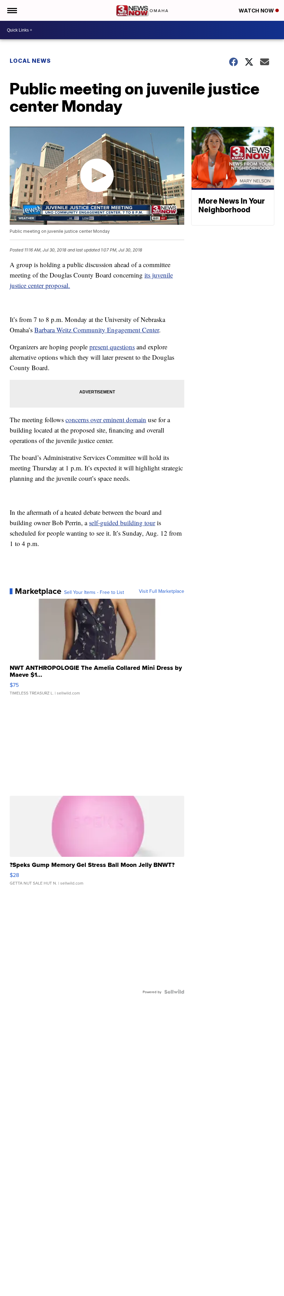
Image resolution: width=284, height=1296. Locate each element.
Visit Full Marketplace (161, 591)
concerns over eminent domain (105, 419)
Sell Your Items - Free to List (94, 592)
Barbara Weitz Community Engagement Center (96, 329)
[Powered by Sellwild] (174, 991)
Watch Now (257, 10)
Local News (30, 60)
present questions (112, 346)
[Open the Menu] (11, 10)
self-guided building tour (122, 522)
